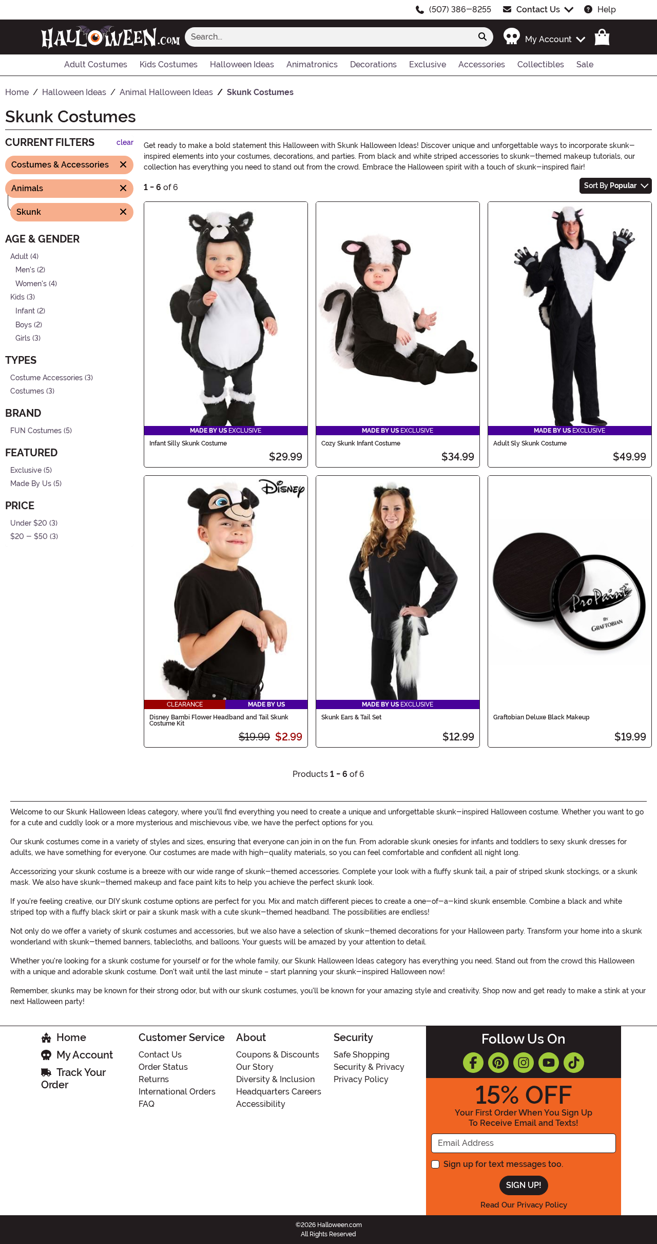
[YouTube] (548, 1062)
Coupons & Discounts (277, 1055)
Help (606, 9)
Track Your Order (73, 1078)
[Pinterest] (498, 1062)
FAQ (146, 1104)
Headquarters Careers (278, 1092)
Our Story (255, 1067)
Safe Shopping (362, 1055)
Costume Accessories (46, 378)
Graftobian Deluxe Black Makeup (541, 717)
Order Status (163, 1067)
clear (125, 142)
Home (71, 1037)
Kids (17, 297)
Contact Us (538, 9)
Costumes (27, 391)
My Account (84, 1055)
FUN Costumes (36, 430)
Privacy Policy (361, 1079)
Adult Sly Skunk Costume (530, 443)
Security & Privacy (369, 1067)
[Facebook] (473, 1062)
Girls (22, 338)
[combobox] (328, 37)
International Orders (177, 1092)
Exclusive (26, 470)
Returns (154, 1079)
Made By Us (30, 483)
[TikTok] (574, 1062)
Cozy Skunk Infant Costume (360, 443)
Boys (23, 324)
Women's (31, 283)
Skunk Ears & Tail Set (351, 717)
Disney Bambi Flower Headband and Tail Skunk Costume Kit (218, 720)
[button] (544, 37)
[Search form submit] (482, 37)
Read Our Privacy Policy (523, 1205)
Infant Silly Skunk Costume (188, 443)
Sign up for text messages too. (503, 1164)
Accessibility (260, 1104)
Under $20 (28, 523)
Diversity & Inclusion (275, 1079)
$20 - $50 (29, 536)
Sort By (610, 185)
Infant (25, 311)
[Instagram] (523, 1062)
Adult (19, 256)
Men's (25, 270)
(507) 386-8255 (460, 9)
